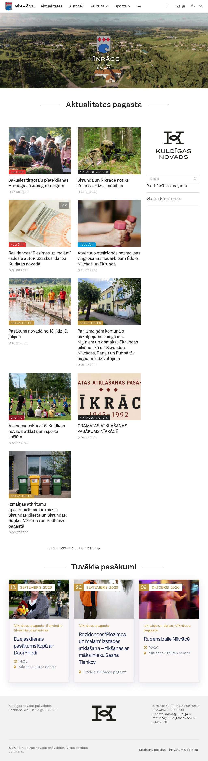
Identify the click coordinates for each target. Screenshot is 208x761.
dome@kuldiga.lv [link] (178, 714)
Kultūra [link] (97, 6)
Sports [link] (121, 6)
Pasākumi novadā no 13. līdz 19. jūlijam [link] (38, 334)
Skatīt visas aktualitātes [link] (72, 548)
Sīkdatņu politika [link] (152, 750)
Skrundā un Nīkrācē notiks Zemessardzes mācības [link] (103, 183)
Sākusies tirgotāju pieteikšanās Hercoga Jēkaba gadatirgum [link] (38, 183)
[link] (19, 6)
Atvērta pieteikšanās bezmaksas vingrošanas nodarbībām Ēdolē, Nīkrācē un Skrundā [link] (109, 259)
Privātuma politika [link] (183, 750)
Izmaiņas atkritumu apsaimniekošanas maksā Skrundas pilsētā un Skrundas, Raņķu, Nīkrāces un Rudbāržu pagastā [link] (38, 515)
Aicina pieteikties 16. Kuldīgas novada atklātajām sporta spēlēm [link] (37, 431)
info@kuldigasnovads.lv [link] (177, 718)
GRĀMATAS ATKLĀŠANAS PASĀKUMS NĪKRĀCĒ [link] (102, 428)
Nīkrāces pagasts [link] (94, 172)
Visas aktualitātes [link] (164, 199)
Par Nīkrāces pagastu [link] (167, 185)
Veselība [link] (87, 244)
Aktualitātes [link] (51, 6)
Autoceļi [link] (76, 6)
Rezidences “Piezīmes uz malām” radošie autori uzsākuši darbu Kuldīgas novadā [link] (40, 259)
